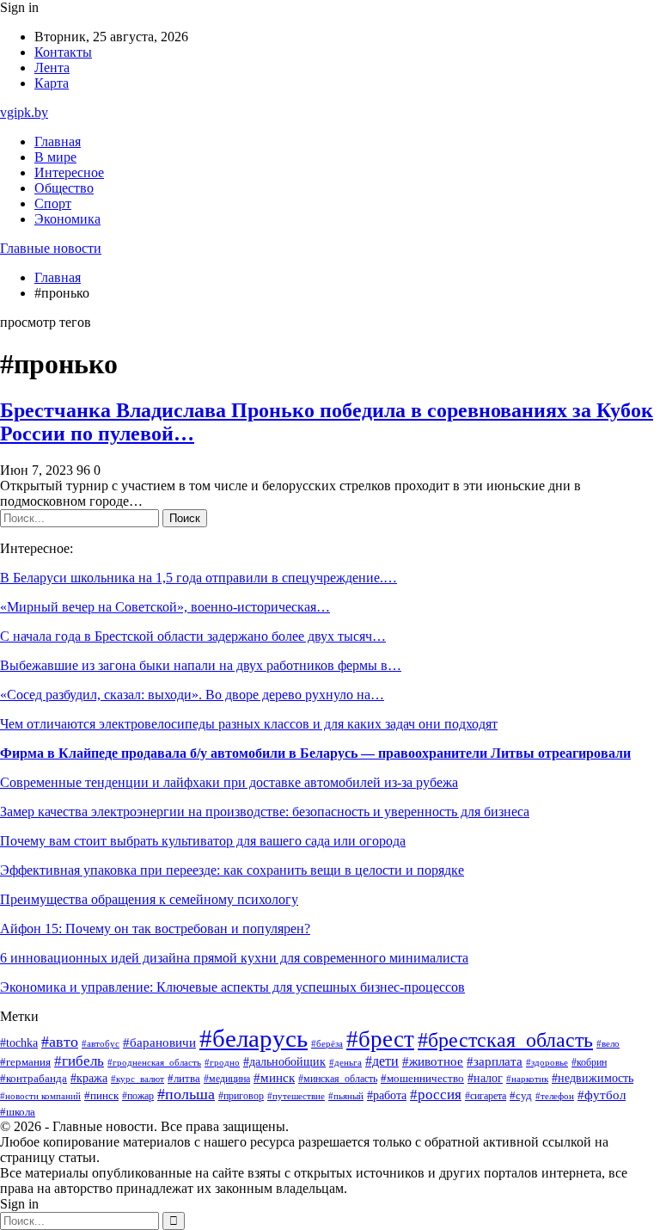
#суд (521, 1095)
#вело (608, 1043)
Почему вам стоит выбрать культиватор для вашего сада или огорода (203, 840)
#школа (17, 1112)
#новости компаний (40, 1096)
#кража (88, 1078)
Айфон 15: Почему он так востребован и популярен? (155, 928)
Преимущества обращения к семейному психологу (149, 899)
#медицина (227, 1079)
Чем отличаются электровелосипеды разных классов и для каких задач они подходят (249, 723)
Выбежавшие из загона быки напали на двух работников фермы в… (200, 665)
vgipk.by (24, 112)
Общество (64, 188)
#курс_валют (137, 1078)
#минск (274, 1077)
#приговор (241, 1096)
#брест (380, 1039)
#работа (386, 1095)
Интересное (69, 172)
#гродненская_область (154, 1062)
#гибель (79, 1061)
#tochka (19, 1042)
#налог (485, 1078)
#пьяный (346, 1096)
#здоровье (547, 1062)
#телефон (554, 1096)
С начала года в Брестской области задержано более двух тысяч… (193, 636)
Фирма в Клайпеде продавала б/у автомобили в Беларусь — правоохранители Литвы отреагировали (315, 753)
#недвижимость (592, 1078)
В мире (55, 157)
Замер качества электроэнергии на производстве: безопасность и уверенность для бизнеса (264, 811)
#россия (435, 1094)
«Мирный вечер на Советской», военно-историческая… (165, 607)
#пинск (101, 1095)
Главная (57, 141)
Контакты (63, 52)
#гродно (222, 1062)
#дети (382, 1061)
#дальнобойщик (284, 1061)
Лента (52, 67)
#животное (432, 1061)
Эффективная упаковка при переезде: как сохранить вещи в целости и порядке (232, 870)
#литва (184, 1079)
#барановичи (159, 1042)
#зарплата (494, 1061)
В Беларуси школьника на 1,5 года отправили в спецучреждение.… (198, 577)
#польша (186, 1094)
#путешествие (296, 1096)
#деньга (345, 1062)
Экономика (67, 219)
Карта (51, 83)
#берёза (327, 1043)
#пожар (138, 1096)
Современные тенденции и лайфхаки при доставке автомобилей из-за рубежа (229, 782)
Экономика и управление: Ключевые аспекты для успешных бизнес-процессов (232, 987)
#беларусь (253, 1038)
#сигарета (485, 1096)
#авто (59, 1041)
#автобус (100, 1044)
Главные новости (50, 248)
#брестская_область (505, 1039)
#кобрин (589, 1062)
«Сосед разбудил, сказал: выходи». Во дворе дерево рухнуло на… (192, 694)
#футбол (602, 1095)
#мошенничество (422, 1079)
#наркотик (527, 1078)
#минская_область (337, 1079)
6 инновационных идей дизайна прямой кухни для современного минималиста (234, 957)
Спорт (52, 203)
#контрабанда (33, 1078)
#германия (25, 1061)
